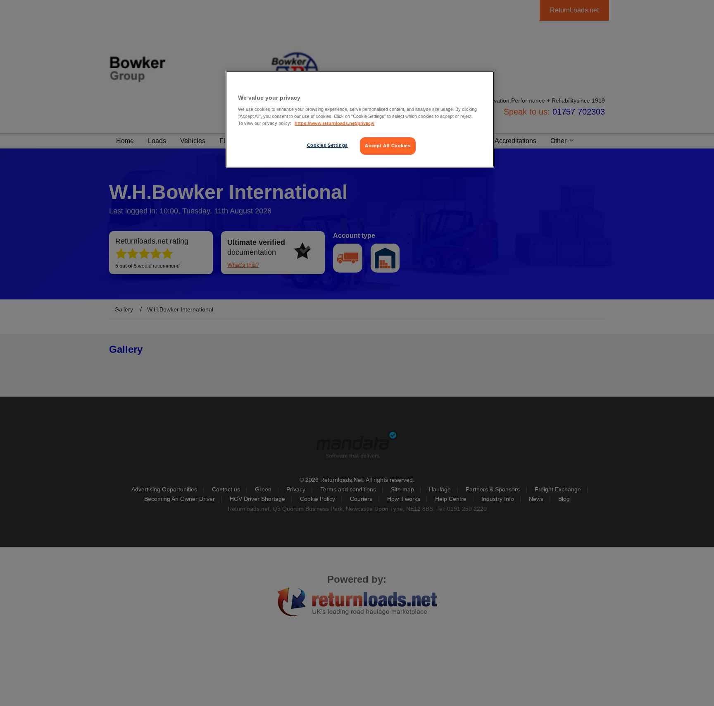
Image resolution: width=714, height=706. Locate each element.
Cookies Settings (327, 145)
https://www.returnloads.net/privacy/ (334, 123)
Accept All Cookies (387, 145)
